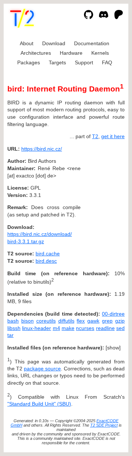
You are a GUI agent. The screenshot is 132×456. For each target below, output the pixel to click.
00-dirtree (113, 314)
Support (84, 62)
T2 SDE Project (104, 425)
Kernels (100, 53)
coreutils (46, 321)
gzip (120, 321)
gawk (93, 321)
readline (105, 328)
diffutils (66, 321)
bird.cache (48, 253)
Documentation (91, 43)
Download (53, 43)
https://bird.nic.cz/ (41, 149)
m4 (56, 328)
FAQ (107, 62)
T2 (95, 136)
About (26, 43)
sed (120, 328)
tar (10, 335)
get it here (113, 136)
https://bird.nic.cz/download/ (39, 234)
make (68, 328)
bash (13, 321)
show (113, 348)
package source (42, 368)
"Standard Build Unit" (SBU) (39, 404)
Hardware (71, 53)
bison (27, 321)
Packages (28, 62)
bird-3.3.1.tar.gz (25, 241)
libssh (14, 328)
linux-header (36, 328)
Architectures (36, 53)
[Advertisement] (103, 193)
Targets (57, 62)
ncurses (85, 328)
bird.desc (46, 261)
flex (81, 321)
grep (107, 321)
